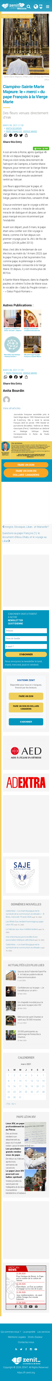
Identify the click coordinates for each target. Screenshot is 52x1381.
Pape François (10, 16)
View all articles (12, 408)
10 (20, 1081)
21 (43, 1086)
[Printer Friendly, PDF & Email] (41, 148)
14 (43, 1081)
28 (43, 1092)
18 (26, 1086)
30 (14, 1097)
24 (20, 1092)
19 (32, 1086)
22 (9, 1092)
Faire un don (26, 464)
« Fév (8, 1104)
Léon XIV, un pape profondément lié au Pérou (15, 1126)
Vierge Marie (25, 16)
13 (37, 1081)
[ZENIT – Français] (15, 6)
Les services (43, 1331)
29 (9, 1097)
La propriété (29, 1331)
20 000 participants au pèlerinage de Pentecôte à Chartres (29, 1034)
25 (26, 1092)
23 (14, 1092)
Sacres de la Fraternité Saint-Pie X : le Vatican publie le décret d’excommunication (32, 974)
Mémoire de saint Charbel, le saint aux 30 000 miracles (30, 1018)
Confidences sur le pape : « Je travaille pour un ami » (31, 989)
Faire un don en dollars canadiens (26, 472)
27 (37, 1092)
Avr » (14, 1104)
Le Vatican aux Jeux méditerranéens (22, 929)
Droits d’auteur (35, 1337)
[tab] (16, 1269)
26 (32, 1092)
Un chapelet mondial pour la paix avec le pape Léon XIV (30, 1003)
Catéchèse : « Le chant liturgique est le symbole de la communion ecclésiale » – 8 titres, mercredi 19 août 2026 (25, 914)
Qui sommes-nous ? (11, 1331)
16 (14, 1086)
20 (37, 1086)
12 (32, 1081)
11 (26, 1081)
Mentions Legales (17, 1337)
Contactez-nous (26, 1342)
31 (20, 1097)
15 (9, 1086)
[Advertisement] (26, 504)
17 (20, 1086)
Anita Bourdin (14, 128)
